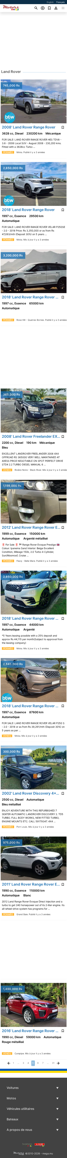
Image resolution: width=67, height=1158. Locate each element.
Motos (11, 1098)
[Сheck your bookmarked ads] (49, 8)
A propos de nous (19, 1130)
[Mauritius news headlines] (40, 1144)
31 (53, 1063)
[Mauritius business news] (27, 1144)
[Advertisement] (33, 41)
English (50, 2)
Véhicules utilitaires (20, 1109)
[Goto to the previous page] (9, 1063)
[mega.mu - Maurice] (18, 1153)
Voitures (13, 1088)
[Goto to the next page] (58, 1063)
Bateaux (12, 1119)
